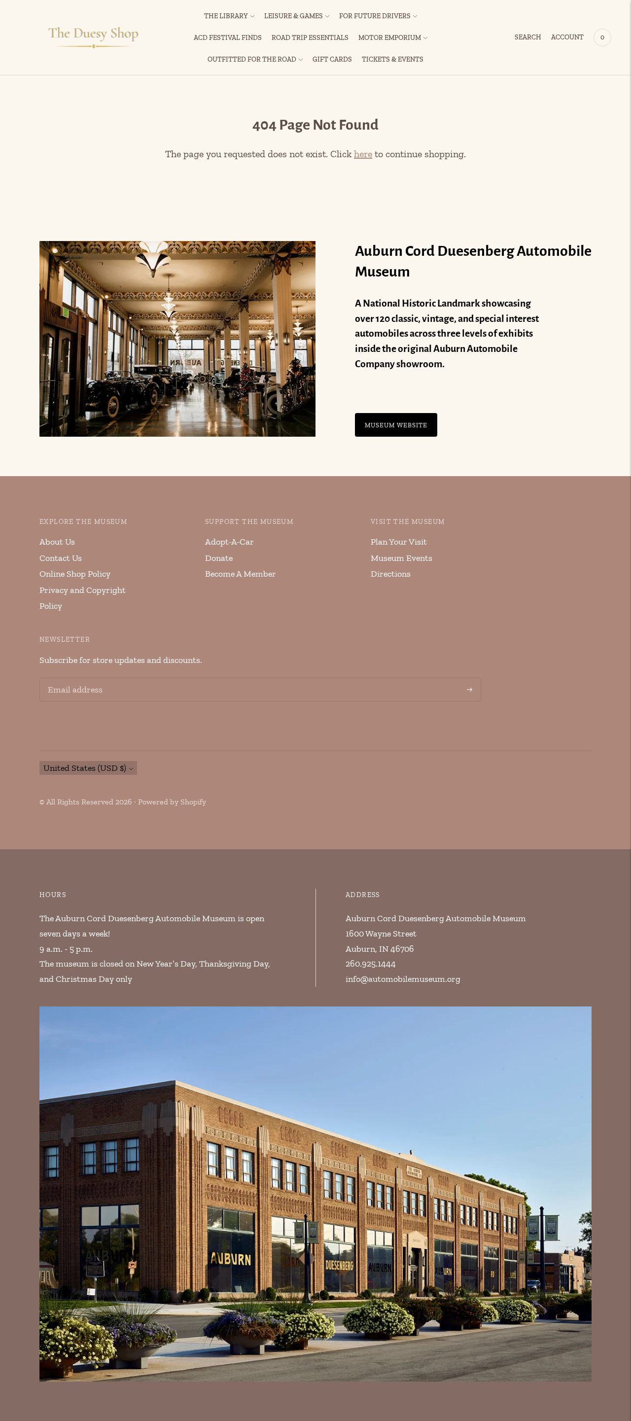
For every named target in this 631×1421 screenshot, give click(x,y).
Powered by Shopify (172, 801)
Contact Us (60, 558)
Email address (73, 679)
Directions (391, 573)
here (363, 154)
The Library (226, 16)
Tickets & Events (392, 59)
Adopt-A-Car (229, 541)
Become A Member (240, 573)
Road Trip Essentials (310, 38)
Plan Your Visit (399, 541)
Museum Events (401, 558)
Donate (219, 558)
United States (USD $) (84, 767)
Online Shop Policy (74, 573)
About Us (57, 541)
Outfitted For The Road (252, 59)
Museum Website (396, 424)
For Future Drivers (375, 16)
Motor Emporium (389, 38)
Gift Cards (332, 59)
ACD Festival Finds (228, 38)
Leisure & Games (293, 16)
